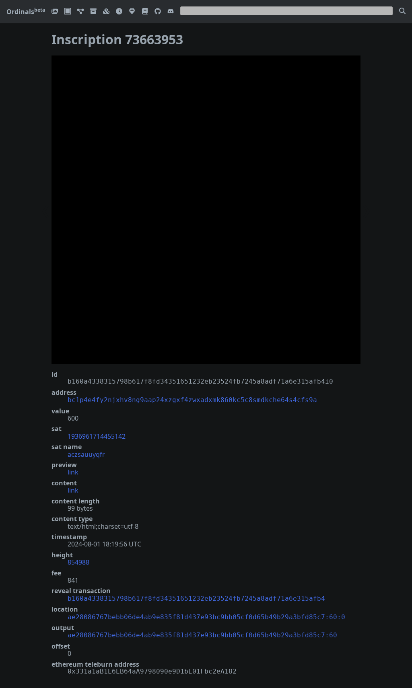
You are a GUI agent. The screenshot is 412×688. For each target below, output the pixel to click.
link (73, 472)
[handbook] (145, 12)
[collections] (80, 12)
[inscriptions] (55, 12)
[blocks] (106, 12)
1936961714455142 (97, 436)
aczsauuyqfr (86, 454)
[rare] (132, 12)
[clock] (119, 12)
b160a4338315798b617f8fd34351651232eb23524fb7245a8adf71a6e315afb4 (196, 598)
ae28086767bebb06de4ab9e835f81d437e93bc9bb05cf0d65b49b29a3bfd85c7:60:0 (206, 617)
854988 (78, 562)
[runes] (67, 12)
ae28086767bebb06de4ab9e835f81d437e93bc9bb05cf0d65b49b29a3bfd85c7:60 (202, 635)
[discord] (170, 12)
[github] (157, 12)
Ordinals (25, 11)
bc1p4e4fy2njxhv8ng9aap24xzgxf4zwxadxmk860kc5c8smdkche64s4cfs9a (192, 400)
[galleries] (93, 12)
